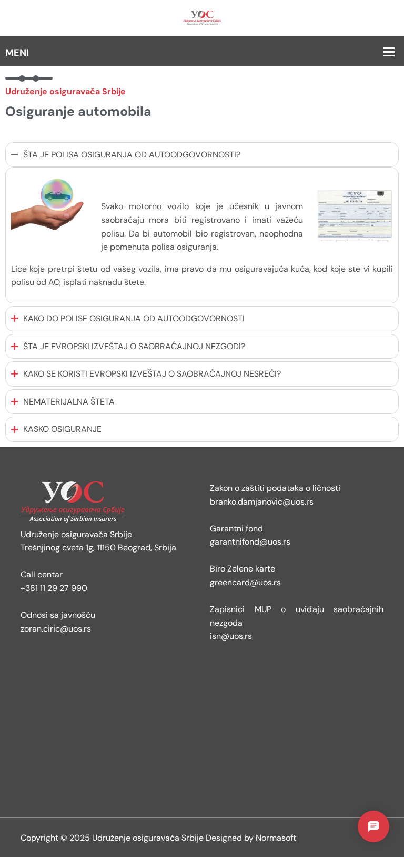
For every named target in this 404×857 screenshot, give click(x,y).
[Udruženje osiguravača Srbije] (201, 17)
